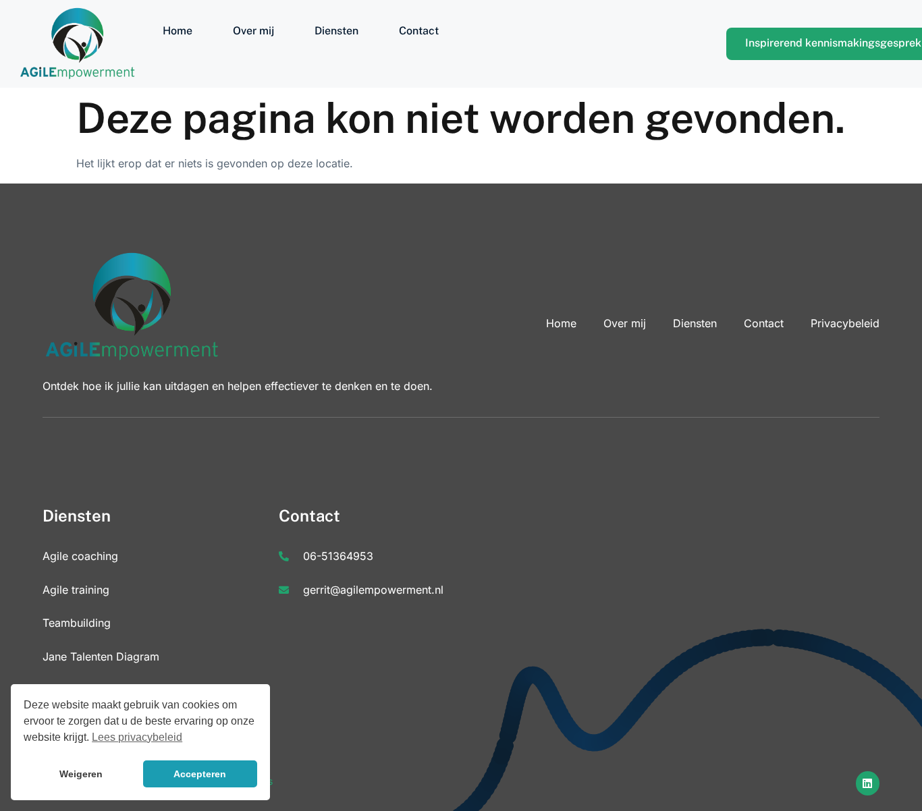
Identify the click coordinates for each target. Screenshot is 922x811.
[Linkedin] (867, 783)
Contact (419, 30)
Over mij (253, 30)
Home (177, 30)
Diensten (336, 30)
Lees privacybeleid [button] (137, 737)
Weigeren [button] (81, 773)
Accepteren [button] (199, 773)
